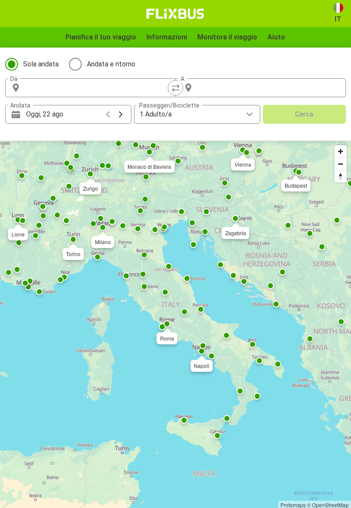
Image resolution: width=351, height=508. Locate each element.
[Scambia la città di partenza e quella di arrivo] (175, 88)
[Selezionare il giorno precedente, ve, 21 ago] (108, 114)
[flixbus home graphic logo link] (175, 13)
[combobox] (98, 88)
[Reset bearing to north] (340, 176)
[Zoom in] (340, 151)
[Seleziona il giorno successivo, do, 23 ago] (121, 114)
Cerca (304, 114)
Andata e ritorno (111, 64)
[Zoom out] (340, 164)
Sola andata (41, 64)
